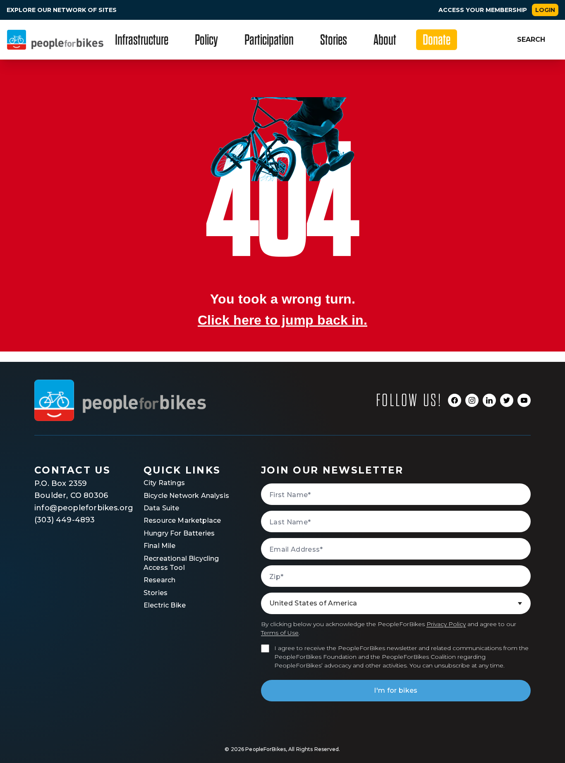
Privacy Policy (446, 624)
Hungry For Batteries (179, 533)
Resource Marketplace (182, 520)
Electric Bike (165, 605)
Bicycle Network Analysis (186, 496)
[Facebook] (454, 400)
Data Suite (162, 508)
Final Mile (160, 546)
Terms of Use (280, 632)
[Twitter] (506, 400)
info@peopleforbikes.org (75, 507)
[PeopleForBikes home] (120, 400)
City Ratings (164, 483)
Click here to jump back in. (282, 320)
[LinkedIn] (489, 400)
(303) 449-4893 (64, 519)
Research (159, 580)
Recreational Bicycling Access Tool (181, 563)
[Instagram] (472, 400)
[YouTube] (524, 400)
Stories (156, 593)
